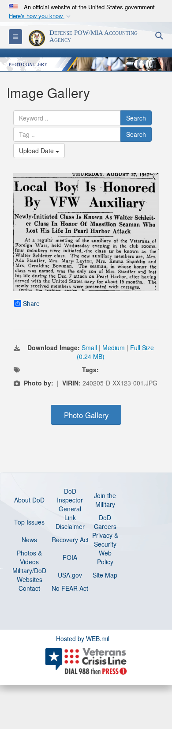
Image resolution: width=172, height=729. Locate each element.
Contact (29, 588)
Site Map (105, 574)
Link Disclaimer (70, 522)
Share (31, 303)
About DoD (29, 499)
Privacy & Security (105, 539)
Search (136, 117)
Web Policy (105, 557)
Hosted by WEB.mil (82, 638)
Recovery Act (70, 539)
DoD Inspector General (70, 500)
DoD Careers (105, 522)
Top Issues (29, 521)
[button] (40, 16)
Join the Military (105, 500)
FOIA (70, 557)
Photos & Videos (29, 557)
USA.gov (70, 574)
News (29, 539)
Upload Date (37, 150)
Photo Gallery (86, 415)
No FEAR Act (70, 588)
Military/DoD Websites (29, 575)
